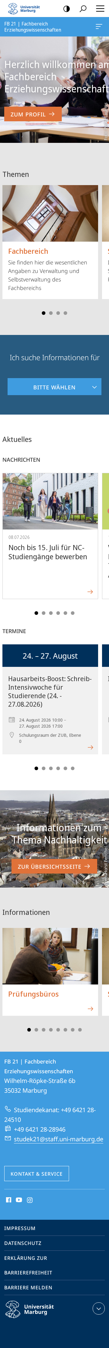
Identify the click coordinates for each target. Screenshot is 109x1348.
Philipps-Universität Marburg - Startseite (25, 8)
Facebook (8, 1200)
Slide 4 (65, 313)
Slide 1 (43, 313)
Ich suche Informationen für (55, 357)
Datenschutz (22, 1243)
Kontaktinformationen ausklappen (99, 1308)
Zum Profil (28, 114)
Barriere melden (28, 1287)
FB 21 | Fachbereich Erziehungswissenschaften (100, 26)
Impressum (20, 1228)
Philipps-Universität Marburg (40, 1319)
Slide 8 (80, 1030)
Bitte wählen (42, 384)
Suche (83, 8)
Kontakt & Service (37, 1173)
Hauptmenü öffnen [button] (100, 8)
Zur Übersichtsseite (49, 866)
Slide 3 (58, 313)
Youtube (18, 1200)
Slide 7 (72, 1030)
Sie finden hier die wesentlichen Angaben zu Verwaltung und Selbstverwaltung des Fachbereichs (47, 268)
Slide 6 (72, 613)
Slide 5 (65, 613)
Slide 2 (51, 313)
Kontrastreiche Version (66, 8)
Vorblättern (100, 248)
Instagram (30, 1200)
